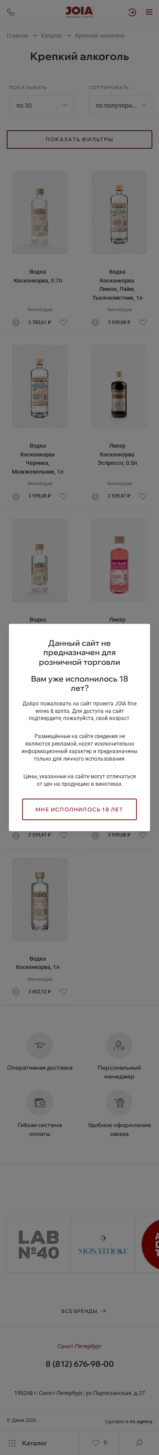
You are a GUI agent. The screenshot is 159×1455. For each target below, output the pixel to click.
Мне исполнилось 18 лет (79, 809)
